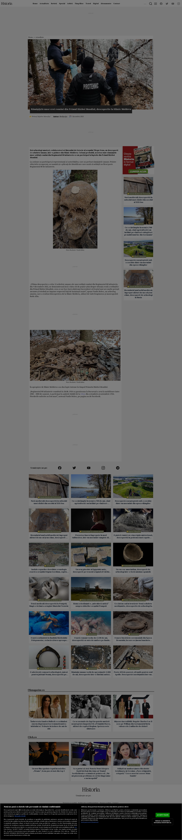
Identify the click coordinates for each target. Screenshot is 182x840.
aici (76, 827)
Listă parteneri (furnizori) (89, 822)
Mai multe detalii (20, 816)
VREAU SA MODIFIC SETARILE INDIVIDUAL (162, 822)
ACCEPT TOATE (163, 815)
